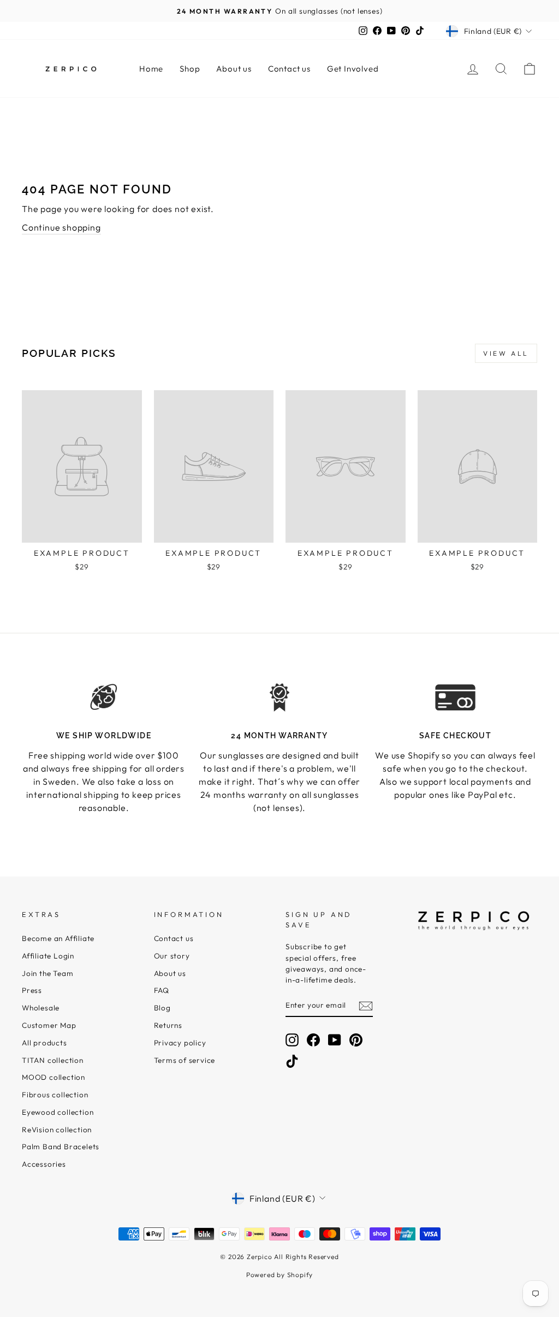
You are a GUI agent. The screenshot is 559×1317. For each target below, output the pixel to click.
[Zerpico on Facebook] (313, 1039)
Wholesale (41, 1008)
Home (151, 68)
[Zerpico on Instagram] (292, 1039)
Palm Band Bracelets (60, 1146)
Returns (168, 1025)
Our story (172, 956)
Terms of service (185, 1060)
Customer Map (49, 1025)
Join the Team (47, 973)
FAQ (161, 990)
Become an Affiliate (58, 938)
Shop (190, 68)
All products (44, 1043)
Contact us (289, 68)
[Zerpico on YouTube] (334, 1039)
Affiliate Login (48, 956)
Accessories (44, 1164)
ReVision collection (57, 1129)
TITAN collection (53, 1060)
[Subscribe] (366, 1005)
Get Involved (353, 68)
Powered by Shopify (279, 1275)
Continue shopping (61, 227)
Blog (162, 1008)
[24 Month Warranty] (279, 697)
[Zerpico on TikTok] (292, 1061)
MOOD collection (53, 1077)
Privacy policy (180, 1043)
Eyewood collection (57, 1112)
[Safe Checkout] (455, 697)
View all (506, 353)
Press (32, 990)
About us (233, 68)
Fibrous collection (55, 1095)
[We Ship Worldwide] (104, 697)
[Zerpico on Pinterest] (355, 1039)
